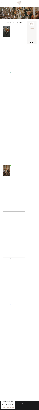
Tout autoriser (11, 407)
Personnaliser (4, 407)
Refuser (8, 407)
